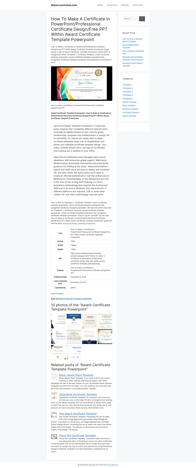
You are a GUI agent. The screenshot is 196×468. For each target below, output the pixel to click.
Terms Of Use (138, 5)
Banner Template (129, 102)
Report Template (129, 116)
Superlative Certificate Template (78, 394)
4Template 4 (127, 95)
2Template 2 (127, 88)
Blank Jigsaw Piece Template (76, 375)
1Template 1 (127, 85)
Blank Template (128, 105)
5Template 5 (127, 98)
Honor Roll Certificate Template (77, 435)
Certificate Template (130, 112)
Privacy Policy (112, 5)
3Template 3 (127, 91)
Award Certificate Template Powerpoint (79, 223)
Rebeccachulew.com (64, 5)
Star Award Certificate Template (78, 413)
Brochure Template (130, 109)
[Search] (142, 18)
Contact (100, 5)
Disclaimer (125, 5)
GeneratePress (112, 465)
